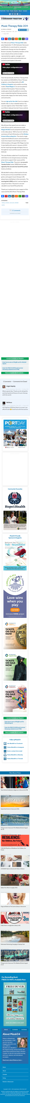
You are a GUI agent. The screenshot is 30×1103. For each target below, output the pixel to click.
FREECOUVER (17, 7)
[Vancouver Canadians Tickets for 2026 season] (15, 18)
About (20, 11)
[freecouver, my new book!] (15, 1025)
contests (7, 202)
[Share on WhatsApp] (19, 39)
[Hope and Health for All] (15, 501)
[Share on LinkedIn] (9, 39)
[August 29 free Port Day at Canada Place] (15, 434)
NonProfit (3, 11)
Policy (4, 1078)
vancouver (12, 202)
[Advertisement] (15, 288)
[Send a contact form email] (20, 14)
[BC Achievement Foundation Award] (15, 634)
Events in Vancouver (8, 1081)
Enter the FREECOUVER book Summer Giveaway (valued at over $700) (12, 368)
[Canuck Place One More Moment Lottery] (15, 595)
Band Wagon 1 (10, 86)
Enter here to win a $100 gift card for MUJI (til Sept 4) (14, 362)
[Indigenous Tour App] (15, 520)
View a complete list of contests (14, 373)
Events (16, 11)
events (3, 205)
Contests (15, 1029)
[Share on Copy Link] (23, 39)
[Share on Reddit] (16, 39)
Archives (24, 1029)
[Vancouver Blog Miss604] (15, 2)
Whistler (17, 202)
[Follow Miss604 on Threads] (15, 14)
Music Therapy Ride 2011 (14, 26)
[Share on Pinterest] (6, 39)
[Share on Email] (13, 39)
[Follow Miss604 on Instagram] (13, 14)
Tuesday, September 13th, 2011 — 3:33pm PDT (17, 405)
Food (7, 11)
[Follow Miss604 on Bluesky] (10, 14)
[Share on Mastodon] (26, 39)
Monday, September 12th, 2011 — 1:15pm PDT (9, 32)
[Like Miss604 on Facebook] (18, 14)
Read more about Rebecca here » (12, 1060)
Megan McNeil (5, 129)
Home (4, 1067)
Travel (11, 11)
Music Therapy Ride (17, 42)
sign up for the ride (11, 101)
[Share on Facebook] (2, 39)
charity (3, 202)
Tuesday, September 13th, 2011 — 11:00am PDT (17, 389)
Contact (25, 11)
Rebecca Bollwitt (7, 29)
